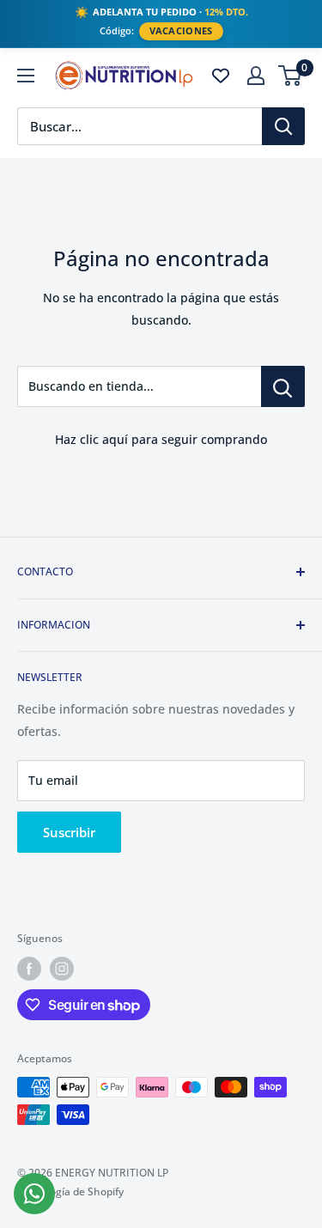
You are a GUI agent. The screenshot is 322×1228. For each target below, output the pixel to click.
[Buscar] (283, 126)
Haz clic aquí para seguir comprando (161, 439)
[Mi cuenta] (255, 75)
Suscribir (69, 832)
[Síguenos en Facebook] (29, 969)
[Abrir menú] (25, 75)
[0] (290, 75)
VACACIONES (181, 31)
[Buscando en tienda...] (283, 386)
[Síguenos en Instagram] (62, 969)
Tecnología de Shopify (70, 1191)
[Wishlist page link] (220, 75)
